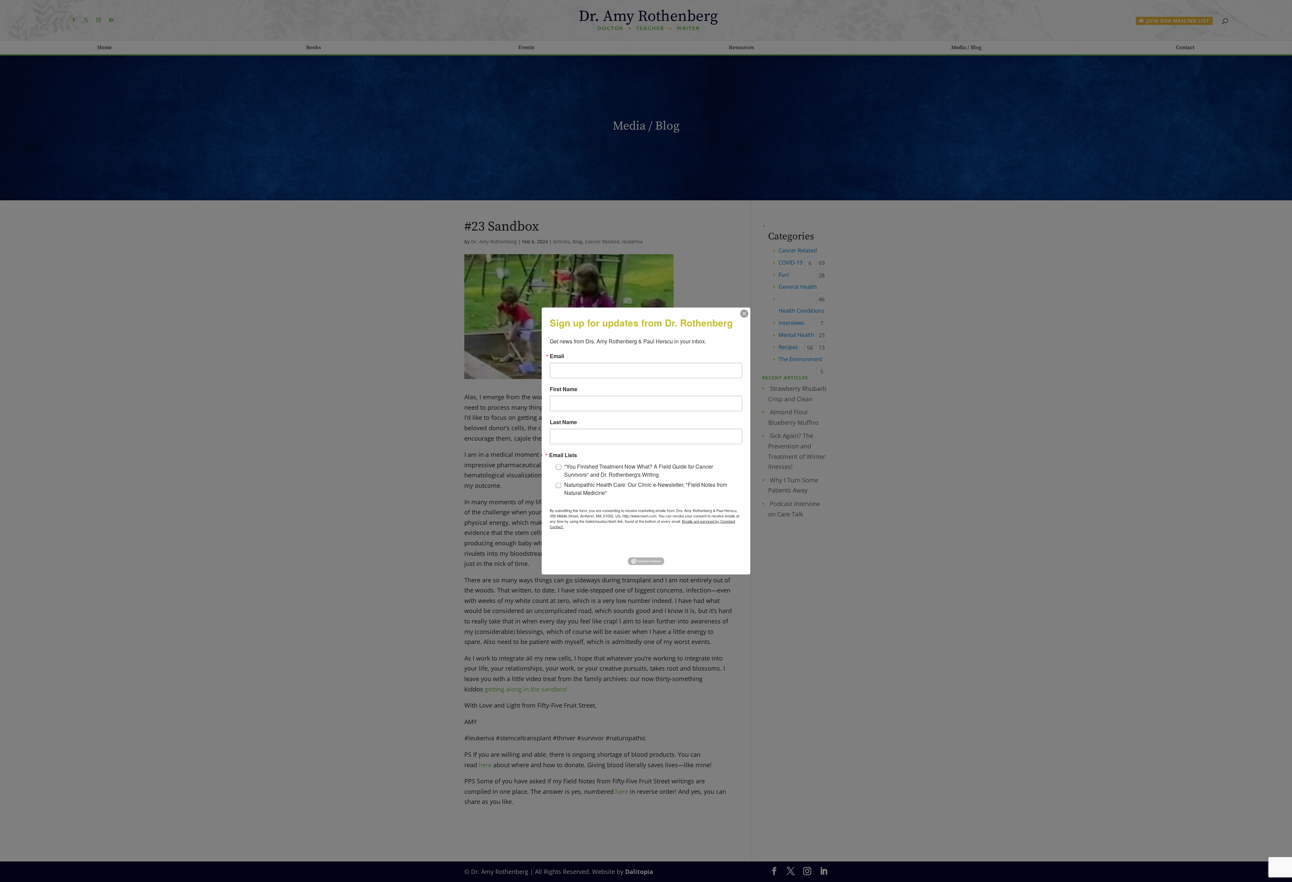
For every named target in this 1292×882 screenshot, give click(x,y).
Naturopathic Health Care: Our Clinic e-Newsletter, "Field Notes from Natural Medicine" (645, 489)
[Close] (744, 314)
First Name (563, 389)
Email (557, 356)
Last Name (563, 422)
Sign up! (646, 545)
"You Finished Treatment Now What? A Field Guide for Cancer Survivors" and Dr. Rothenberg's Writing (638, 470)
